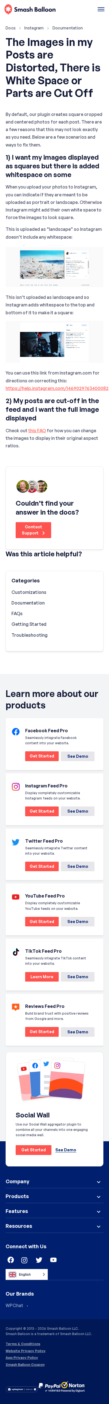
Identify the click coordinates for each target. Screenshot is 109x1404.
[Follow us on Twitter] (39, 1260)
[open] (101, 9)
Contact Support (32, 529)
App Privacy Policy (22, 1358)
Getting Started (28, 624)
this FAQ (37, 430)
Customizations (28, 592)
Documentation (68, 27)
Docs (11, 27)
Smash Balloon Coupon (25, 1365)
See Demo (77, 756)
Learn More (39, 978)
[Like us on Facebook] (10, 1260)
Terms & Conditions (23, 1344)
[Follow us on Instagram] (24, 1260)
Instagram (34, 27)
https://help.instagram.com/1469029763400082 (57, 388)
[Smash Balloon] (30, 9)
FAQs (17, 613)
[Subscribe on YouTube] (53, 1260)
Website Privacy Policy (26, 1351)
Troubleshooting (29, 635)
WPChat (14, 1305)
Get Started (39, 757)
